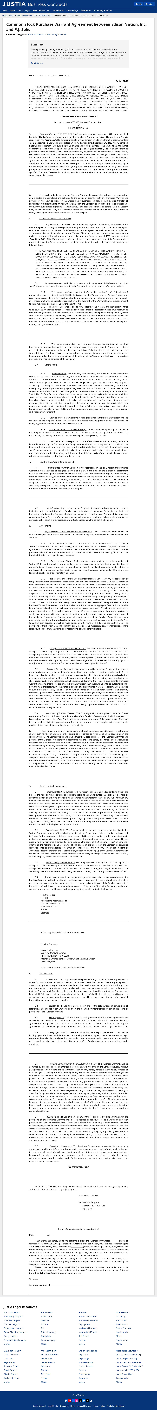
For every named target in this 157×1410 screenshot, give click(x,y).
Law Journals (122, 1332)
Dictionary (120, 1316)
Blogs (118, 1336)
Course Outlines (123, 1328)
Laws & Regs (72, 10)
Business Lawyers (12, 1320)
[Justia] (14, 4)
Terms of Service (83, 1406)
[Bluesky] (83, 1400)
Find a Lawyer (8, 10)
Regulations (9, 1362)
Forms (11, 15)
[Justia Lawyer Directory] (91, 1400)
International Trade (87, 1332)
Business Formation (87, 1316)
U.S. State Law (49, 1350)
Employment (84, 1324)
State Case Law (48, 1362)
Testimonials (122, 1378)
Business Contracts (24, 15)
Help (72, 1406)
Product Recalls (85, 1366)
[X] (87, 1400)
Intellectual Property (87, 1328)
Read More (36, 63)
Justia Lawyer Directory (126, 1358)
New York (45, 1374)
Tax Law (82, 1340)
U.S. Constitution (11, 1354)
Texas (44, 1378)
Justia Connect (39, 1406)
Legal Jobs (83, 1354)
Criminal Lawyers (11, 1324)
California (45, 1366)
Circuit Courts (10, 1370)
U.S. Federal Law (12, 1350)
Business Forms (85, 1362)
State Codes (46, 1358)
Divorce (44, 1324)
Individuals (47, 1312)
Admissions (121, 1320)
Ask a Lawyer (24, 10)
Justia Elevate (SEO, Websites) (129, 1366)
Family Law (46, 1336)
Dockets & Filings (11, 1378)
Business (83, 1312)
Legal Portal (53, 1406)
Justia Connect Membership (128, 1354)
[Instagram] (76, 1400)
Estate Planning (48, 1332)
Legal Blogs (83, 1358)
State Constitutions (50, 1354)
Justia (4, 15)
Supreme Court (11, 1366)
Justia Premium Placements (128, 1362)
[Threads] (80, 1400)
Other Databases (87, 1350)
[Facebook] (73, 1400)
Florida (44, 1370)
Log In (139, 4)
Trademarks (84, 1374)
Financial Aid (121, 1324)
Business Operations (88, 1320)
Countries (83, 1378)
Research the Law (41, 10)
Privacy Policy (99, 1406)
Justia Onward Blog (125, 1374)
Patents (82, 1370)
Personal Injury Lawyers (15, 1340)
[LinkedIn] (66, 1400)
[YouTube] (69, 1400)
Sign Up (149, 4)
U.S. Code (8, 1358)
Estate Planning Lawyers (15, 1332)
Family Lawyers (11, 1336)
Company (64, 1406)
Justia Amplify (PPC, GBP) (127, 1370)
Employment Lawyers (13, 1328)
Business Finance (36, 34)
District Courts (10, 1374)
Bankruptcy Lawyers (13, 1316)
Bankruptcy (46, 1316)
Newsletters (86, 10)
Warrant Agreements (56, 34)
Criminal (45, 1320)
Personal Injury (48, 1340)
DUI (43, 1328)
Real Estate (83, 1336)
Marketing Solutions (103, 10)
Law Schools (58, 10)
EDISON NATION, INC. (43, 15)
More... (7, 1344)
